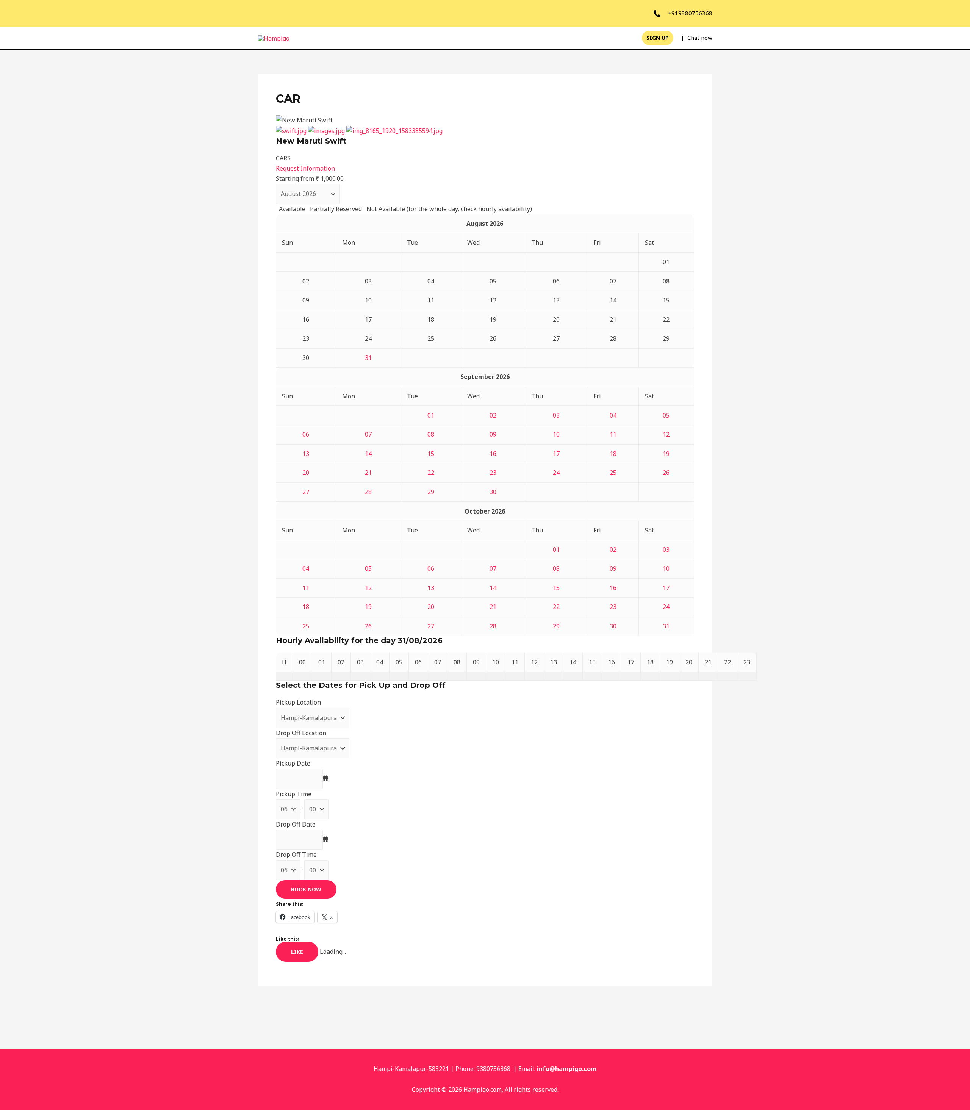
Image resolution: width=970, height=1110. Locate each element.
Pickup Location (298, 702)
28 (368, 492)
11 (613, 434)
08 (430, 434)
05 (666, 415)
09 (493, 434)
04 (613, 415)
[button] (657, 38)
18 (613, 453)
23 (493, 472)
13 (305, 453)
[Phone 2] (657, 13)
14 (368, 453)
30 (493, 492)
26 (666, 472)
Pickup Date (293, 763)
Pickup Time (293, 794)
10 (556, 434)
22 (430, 472)
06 (305, 434)
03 (556, 415)
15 (430, 453)
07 (368, 434)
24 (556, 472)
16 (493, 453)
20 (305, 472)
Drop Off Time (296, 854)
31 (368, 358)
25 (613, 472)
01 (430, 415)
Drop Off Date (296, 824)
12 (666, 434)
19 (666, 453)
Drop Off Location (301, 733)
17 (556, 453)
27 (305, 492)
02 (493, 415)
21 (368, 472)
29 (430, 492)
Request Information (305, 168)
